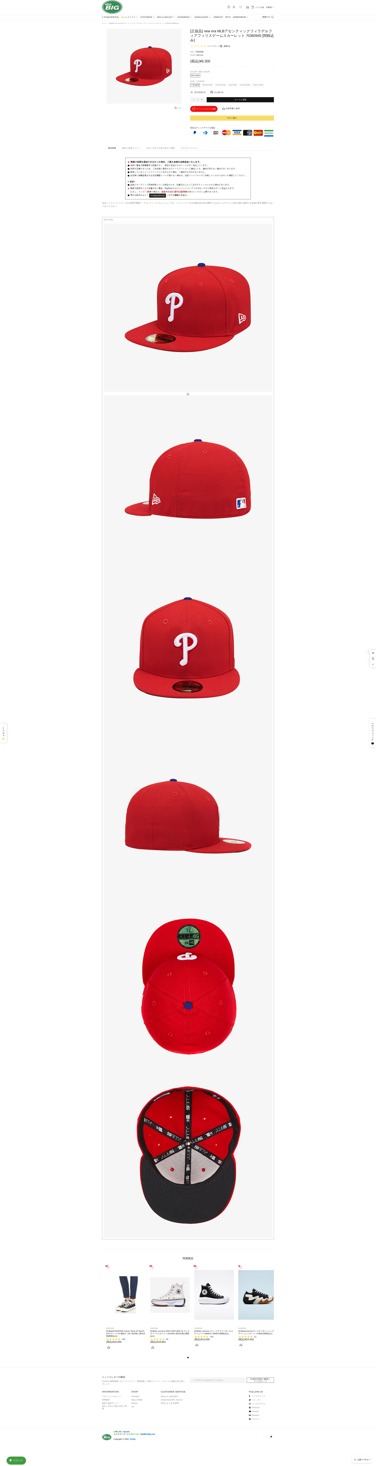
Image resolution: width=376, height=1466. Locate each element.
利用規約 (106, 1400)
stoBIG (112, 7)
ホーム (104, 23)
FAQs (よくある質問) (170, 1403)
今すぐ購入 (232, 118)
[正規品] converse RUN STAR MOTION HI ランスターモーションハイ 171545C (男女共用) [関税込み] (209, 1333)
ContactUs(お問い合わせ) (171, 1400)
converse (106, 1328)
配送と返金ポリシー (110, 1403)
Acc (133, 1406)
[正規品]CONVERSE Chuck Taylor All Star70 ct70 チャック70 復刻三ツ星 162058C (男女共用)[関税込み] (253, 1333)
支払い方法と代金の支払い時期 (114, 1407)
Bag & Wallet (137, 1400)
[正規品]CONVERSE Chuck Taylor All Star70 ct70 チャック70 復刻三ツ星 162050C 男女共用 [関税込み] (165, 1333)
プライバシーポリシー (111, 1396)
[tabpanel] (122, 1309)
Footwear (135, 1396)
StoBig (132, 1439)
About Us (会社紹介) (169, 1396)
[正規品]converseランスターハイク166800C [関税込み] (121, 1332)
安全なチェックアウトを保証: (203, 128)
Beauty (134, 1403)
